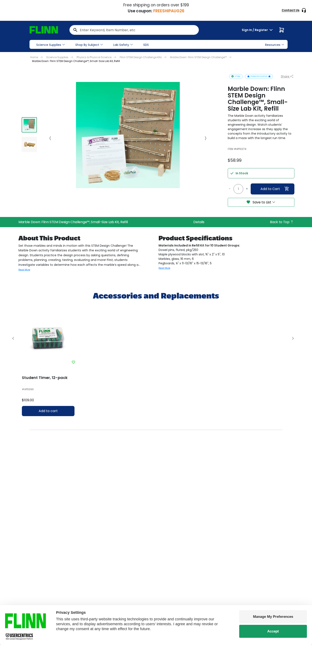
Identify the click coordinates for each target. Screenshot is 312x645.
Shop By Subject (87, 45)
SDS (146, 45)
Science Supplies (48, 45)
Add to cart (48, 410)
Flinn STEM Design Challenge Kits (141, 57)
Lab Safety (121, 45)
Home (34, 57)
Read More (24, 269)
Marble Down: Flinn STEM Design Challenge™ (198, 57)
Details (198, 222)
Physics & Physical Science (94, 57)
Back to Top (280, 222)
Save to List (262, 202)
